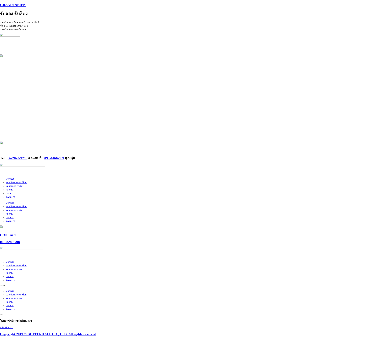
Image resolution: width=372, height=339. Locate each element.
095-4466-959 (54, 158)
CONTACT (8, 235)
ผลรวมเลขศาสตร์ (15, 186)
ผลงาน (9, 189)
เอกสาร (10, 193)
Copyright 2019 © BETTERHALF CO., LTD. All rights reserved (48, 334)
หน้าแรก (10, 179)
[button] (186, 285)
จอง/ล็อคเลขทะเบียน (16, 182)
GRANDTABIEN (13, 5)
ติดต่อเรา (10, 197)
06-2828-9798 (17, 158)
